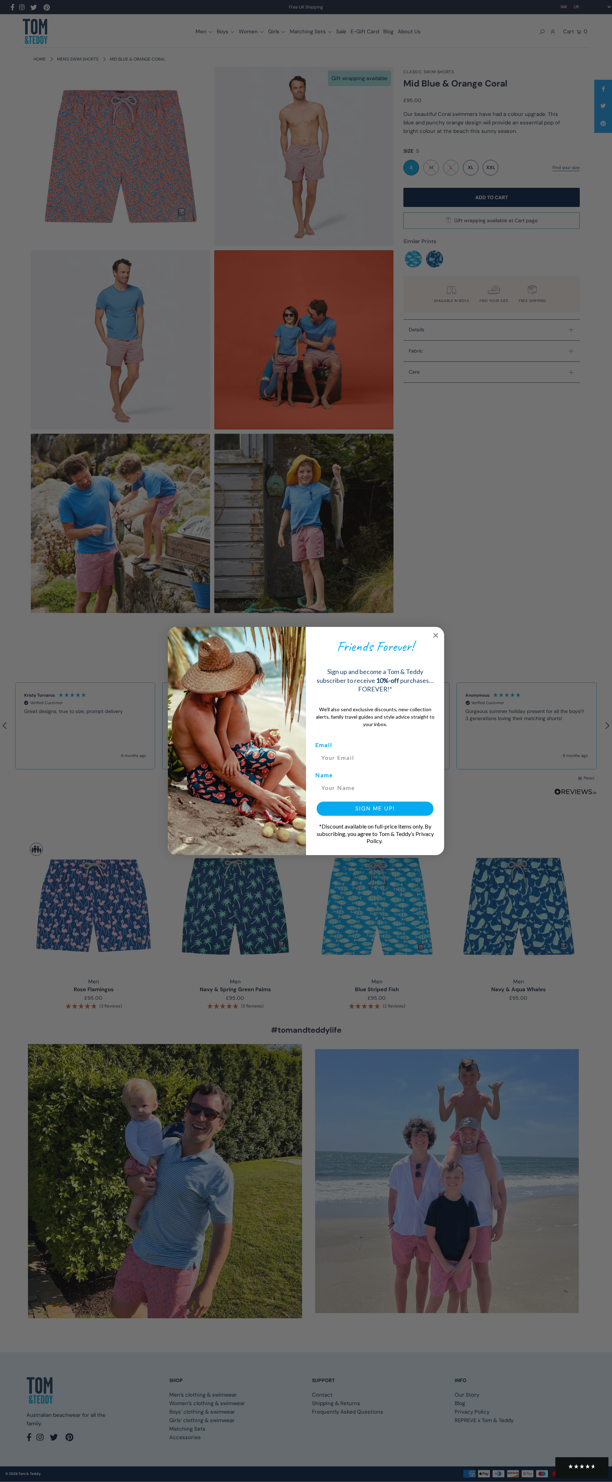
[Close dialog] (436, 635)
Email (323, 744)
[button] (581, 1467)
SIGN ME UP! (375, 808)
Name (324, 774)
